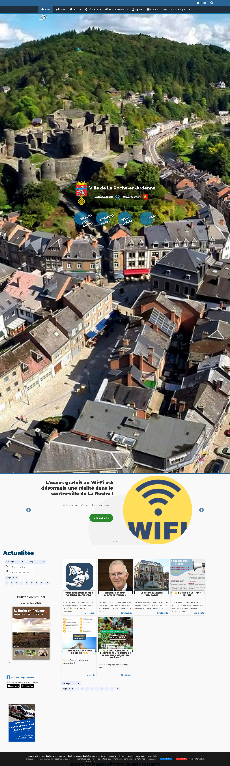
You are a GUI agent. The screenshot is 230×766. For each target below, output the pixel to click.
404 (165, 9)
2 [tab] (116, 541)
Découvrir (93, 9)
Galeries (154, 9)
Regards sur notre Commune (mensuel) (115, 594)
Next (201, 510)
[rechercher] (211, 3)
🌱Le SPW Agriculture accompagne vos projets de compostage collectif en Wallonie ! (115, 654)
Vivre (75, 9)
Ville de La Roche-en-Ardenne (122, 188)
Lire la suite (90, 612)
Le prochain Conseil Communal (152, 594)
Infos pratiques (179, 9)
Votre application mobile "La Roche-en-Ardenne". (79, 594)
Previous (28, 510)
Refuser (181, 759)
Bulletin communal (118, 9)
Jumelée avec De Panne (104, 196)
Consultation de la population (87, 220)
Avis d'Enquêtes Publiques (106, 219)
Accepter (166, 759)
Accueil (48, 9)
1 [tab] (113, 541)
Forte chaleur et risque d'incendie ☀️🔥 (79, 652)
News (62, 9)
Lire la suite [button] (101, 515)
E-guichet (152, 217)
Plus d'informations (197, 759)
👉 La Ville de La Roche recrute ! (188, 594)
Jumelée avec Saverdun (132, 196)
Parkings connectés (127, 220)
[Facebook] (204, 3)
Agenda (138, 9)
